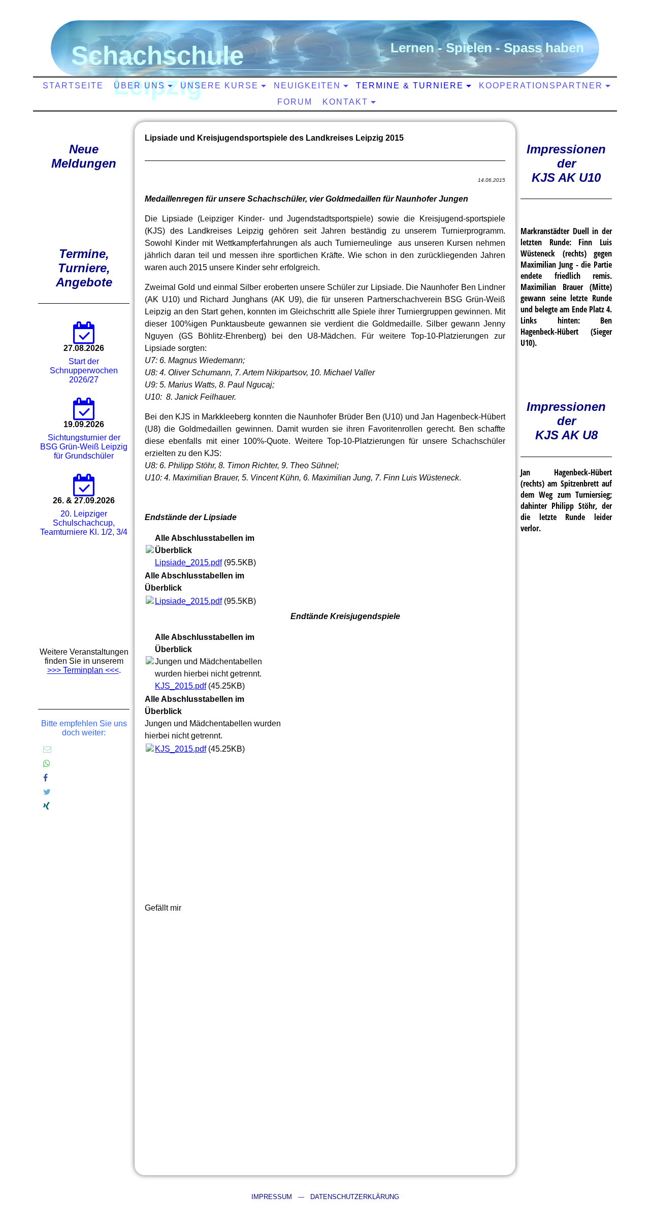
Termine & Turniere (410, 85)
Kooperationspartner (541, 85)
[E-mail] (47, 749)
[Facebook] (45, 777)
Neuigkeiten (307, 85)
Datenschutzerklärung (354, 1197)
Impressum (271, 1197)
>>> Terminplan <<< (83, 670)
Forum (294, 102)
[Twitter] (47, 792)
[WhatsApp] (46, 763)
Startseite (73, 85)
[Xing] (46, 806)
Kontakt (345, 102)
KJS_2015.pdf (180, 686)
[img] (322, 43)
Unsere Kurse (219, 85)
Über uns (139, 85)
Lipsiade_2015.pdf (188, 562)
